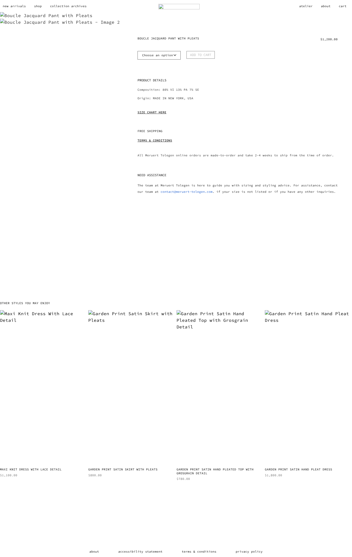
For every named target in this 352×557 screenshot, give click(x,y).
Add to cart (200, 55)
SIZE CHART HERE (152, 112)
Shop (38, 6)
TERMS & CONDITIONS (155, 140)
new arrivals (14, 6)
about (94, 551)
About (326, 6)
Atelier (306, 6)
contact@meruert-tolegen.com (187, 192)
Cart (342, 6)
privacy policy (249, 551)
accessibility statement (140, 551)
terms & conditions (199, 551)
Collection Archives (68, 6)
